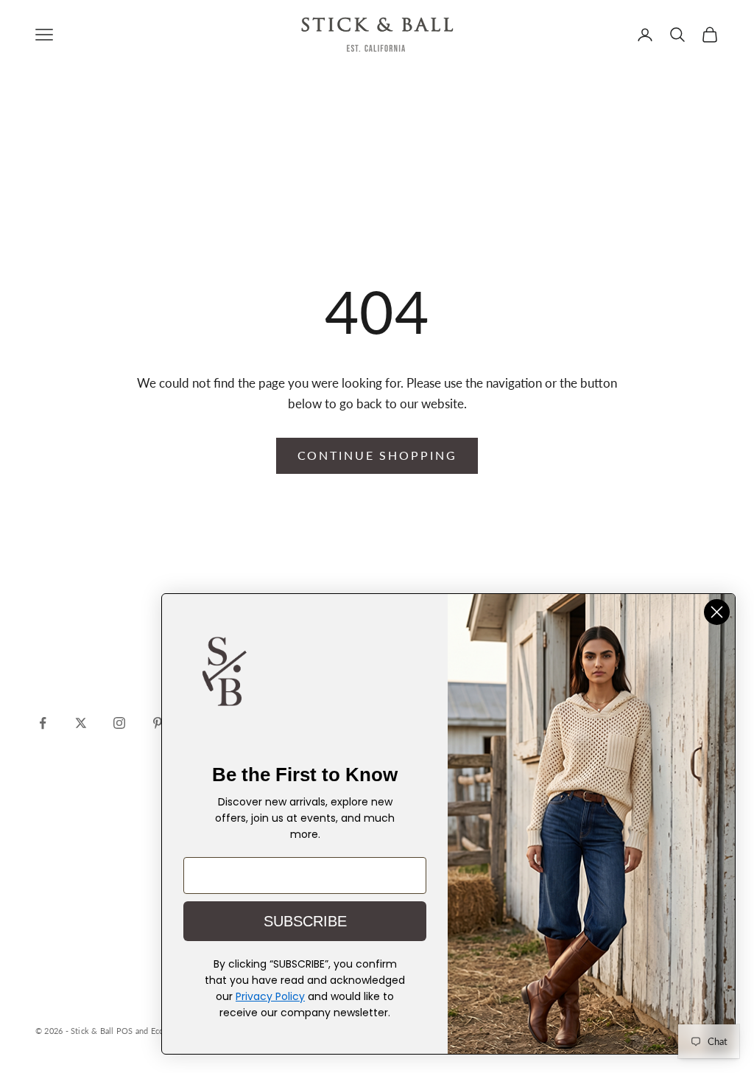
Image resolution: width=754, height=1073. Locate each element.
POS (124, 1030)
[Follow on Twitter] (81, 723)
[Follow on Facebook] (42, 723)
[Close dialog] (717, 612)
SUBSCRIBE (305, 921)
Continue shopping (377, 455)
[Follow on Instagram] (119, 723)
